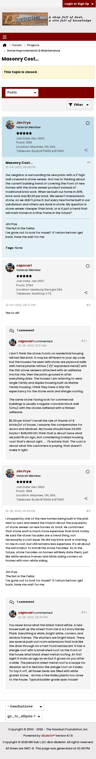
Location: (23, 147)
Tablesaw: (23, 151)
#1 (88, 162)
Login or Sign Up (77, 4)
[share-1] (85, 150)
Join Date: (23, 138)
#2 (88, 305)
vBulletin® (48, 735)
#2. (84, 341)
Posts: (20, 142)
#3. (84, 612)
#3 (88, 511)
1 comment (25, 330)
